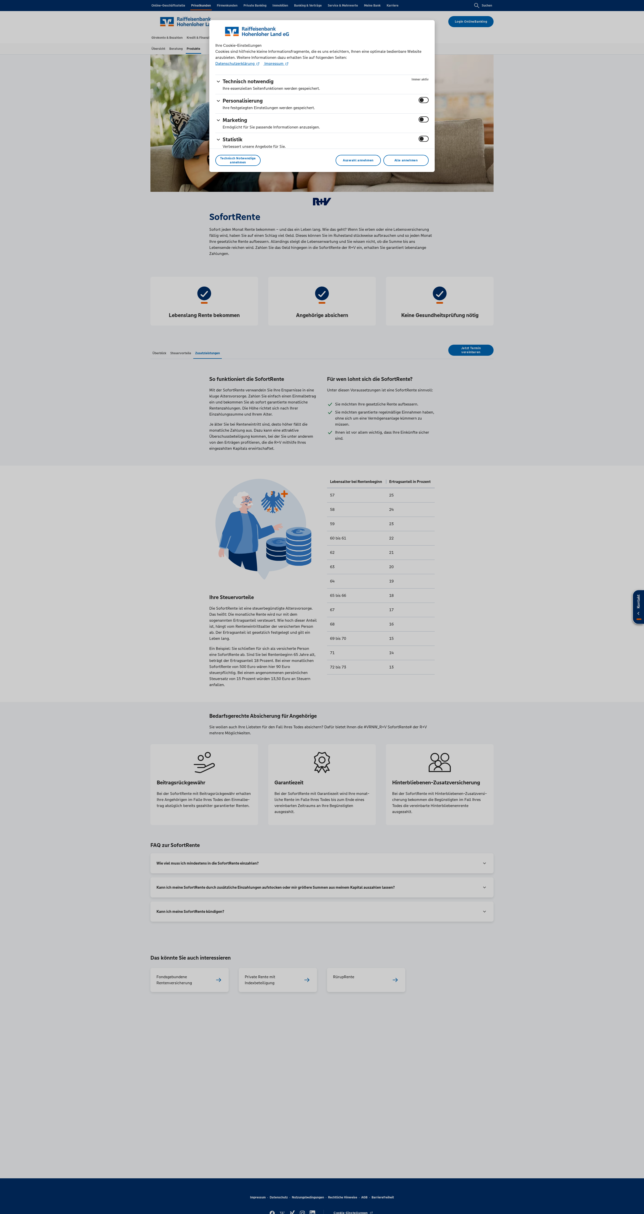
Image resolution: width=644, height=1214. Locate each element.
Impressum (274, 63)
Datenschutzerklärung (235, 63)
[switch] (424, 100)
